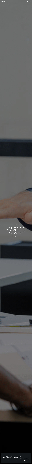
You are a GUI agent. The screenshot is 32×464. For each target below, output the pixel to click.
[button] (25, 1)
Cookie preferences (25, 460)
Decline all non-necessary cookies (25, 458)
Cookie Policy (5, 459)
